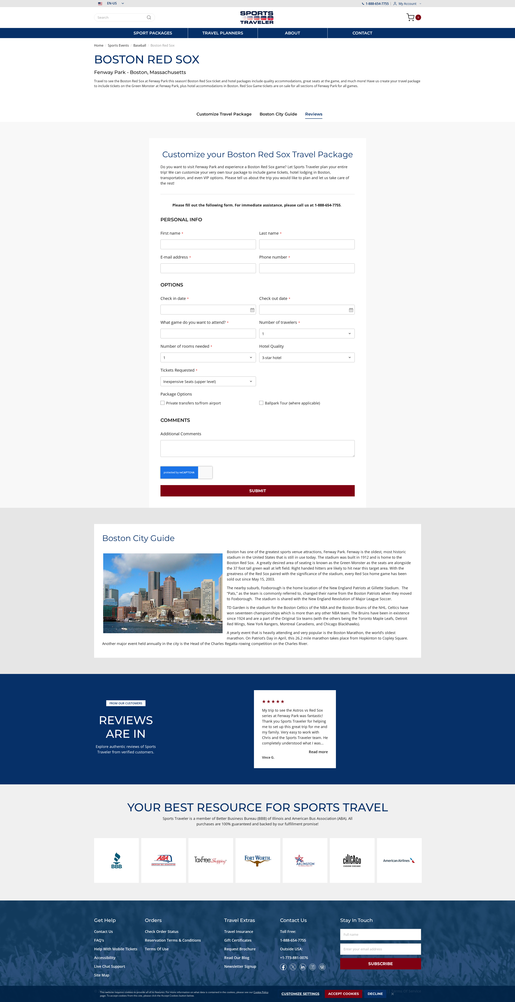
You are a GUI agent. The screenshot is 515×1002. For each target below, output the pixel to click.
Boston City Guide (278, 114)
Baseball (139, 45)
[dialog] (257, 994)
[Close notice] (392, 994)
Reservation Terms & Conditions (173, 940)
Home (98, 45)
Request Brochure (240, 948)
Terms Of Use (157, 948)
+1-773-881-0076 (294, 957)
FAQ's (99, 940)
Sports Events (118, 45)
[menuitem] (153, 33)
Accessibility (105, 957)
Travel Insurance (238, 931)
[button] (109, 3)
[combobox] (124, 17)
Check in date (173, 298)
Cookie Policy (261, 992)
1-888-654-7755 (377, 3)
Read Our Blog (236, 957)
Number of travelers (278, 322)
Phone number (273, 257)
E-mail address (174, 257)
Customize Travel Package (224, 114)
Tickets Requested (177, 370)
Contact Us (103, 931)
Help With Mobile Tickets (115, 948)
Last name (269, 233)
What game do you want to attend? (193, 322)
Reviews (313, 114)
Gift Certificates (238, 940)
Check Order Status (161, 931)
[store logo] (258, 17)
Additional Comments (180, 433)
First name (170, 233)
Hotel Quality (271, 346)
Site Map (101, 975)
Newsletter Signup (240, 966)
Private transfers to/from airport (193, 403)
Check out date (273, 298)
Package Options (176, 394)
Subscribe (380, 963)
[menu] (257, 33)
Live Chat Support (109, 966)
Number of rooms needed (184, 346)
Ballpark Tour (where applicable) (292, 403)
